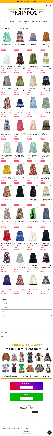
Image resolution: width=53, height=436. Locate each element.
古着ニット (3, 315)
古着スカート (8, 28)
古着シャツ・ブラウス (5, 307)
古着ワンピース (4, 303)
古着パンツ (3, 328)
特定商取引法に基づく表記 (17, 428)
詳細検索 (45, 21)
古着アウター (3, 320)
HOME (6, 21)
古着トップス (3, 311)
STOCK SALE (4, 332)
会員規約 (26, 428)
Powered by (25, 433)
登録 (35, 412)
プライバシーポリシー (6, 428)
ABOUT (20, 21)
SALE (2, 336)
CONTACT (38, 21)
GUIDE (32, 21)
